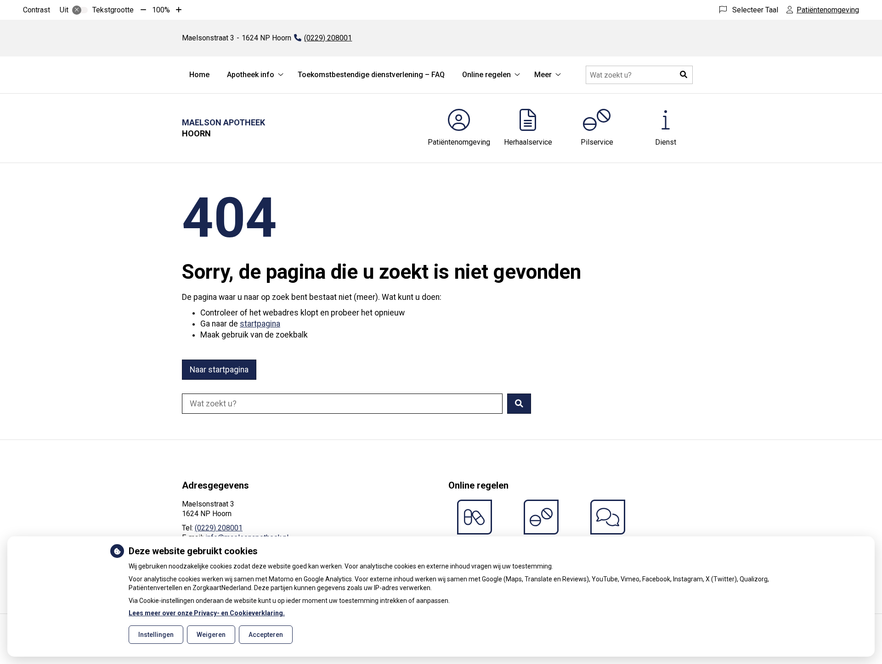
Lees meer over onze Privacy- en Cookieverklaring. (207, 613)
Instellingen (156, 634)
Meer (543, 74)
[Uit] (80, 10)
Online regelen (486, 74)
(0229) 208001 (219, 527)
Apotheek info (250, 74)
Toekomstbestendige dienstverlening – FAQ (371, 74)
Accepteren (266, 634)
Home (199, 74)
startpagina (260, 323)
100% (161, 10)
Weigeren (211, 634)
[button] (683, 75)
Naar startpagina (219, 369)
